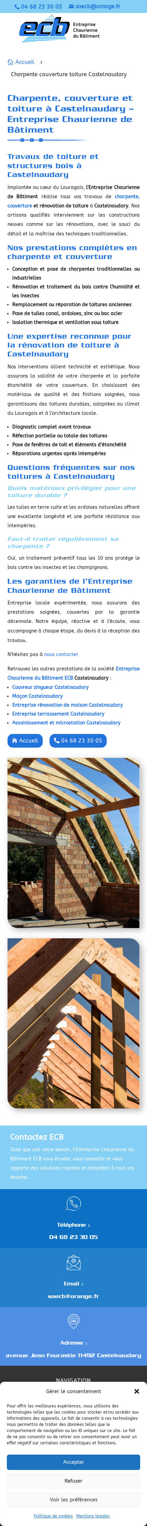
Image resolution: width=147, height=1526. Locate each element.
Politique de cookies (53, 1516)
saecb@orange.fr (73, 1296)
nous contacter (61, 654)
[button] (136, 1391)
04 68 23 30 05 (73, 1237)
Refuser (73, 1481)
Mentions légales (93, 1516)
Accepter (73, 1462)
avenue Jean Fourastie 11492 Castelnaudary (73, 1355)
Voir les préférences (73, 1500)
